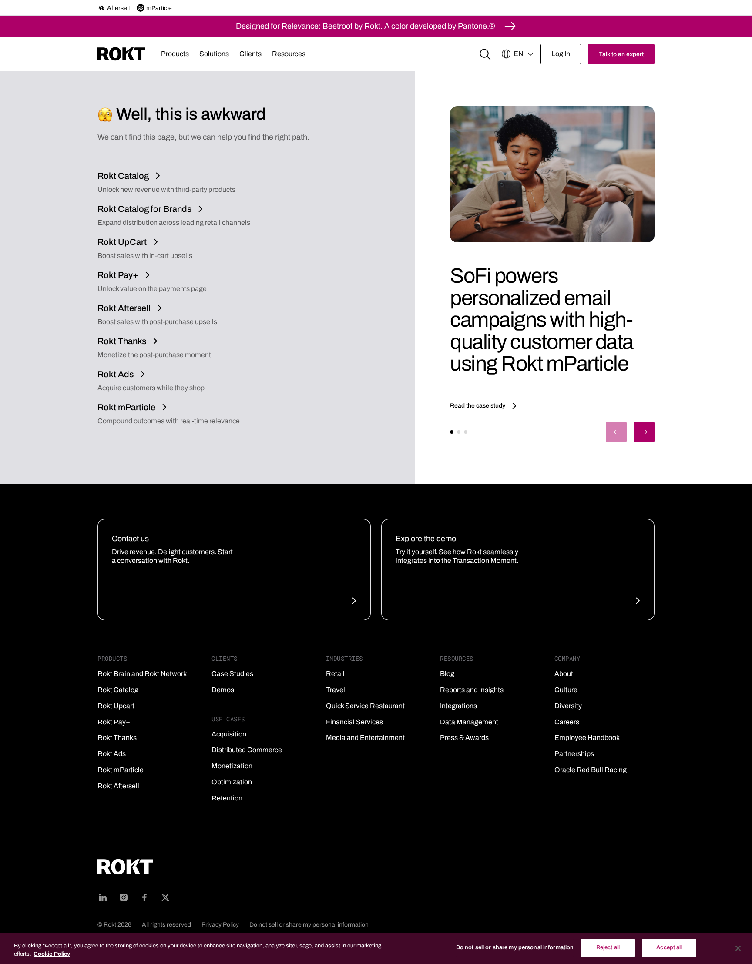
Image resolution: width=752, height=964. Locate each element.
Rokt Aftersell (118, 786)
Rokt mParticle (120, 769)
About (563, 673)
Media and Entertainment (365, 737)
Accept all (669, 947)
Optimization (232, 782)
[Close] (738, 947)
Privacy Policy (220, 924)
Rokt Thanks (117, 737)
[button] (175, 54)
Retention (227, 798)
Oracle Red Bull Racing (590, 769)
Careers (566, 722)
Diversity (568, 706)
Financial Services (354, 722)
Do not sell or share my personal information (309, 924)
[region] (376, 948)
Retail (335, 673)
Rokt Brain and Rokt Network (142, 673)
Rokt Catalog (117, 689)
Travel (335, 689)
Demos (223, 689)
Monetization (232, 766)
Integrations (458, 706)
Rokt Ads (111, 753)
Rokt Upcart (115, 706)
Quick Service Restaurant (365, 706)
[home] (121, 54)
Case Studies (232, 673)
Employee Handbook (587, 737)
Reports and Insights (472, 689)
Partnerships (574, 753)
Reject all (608, 947)
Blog (447, 673)
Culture (565, 689)
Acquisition (229, 734)
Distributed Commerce (247, 749)
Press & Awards (464, 737)
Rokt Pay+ (113, 722)
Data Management (469, 722)
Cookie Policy (52, 954)
